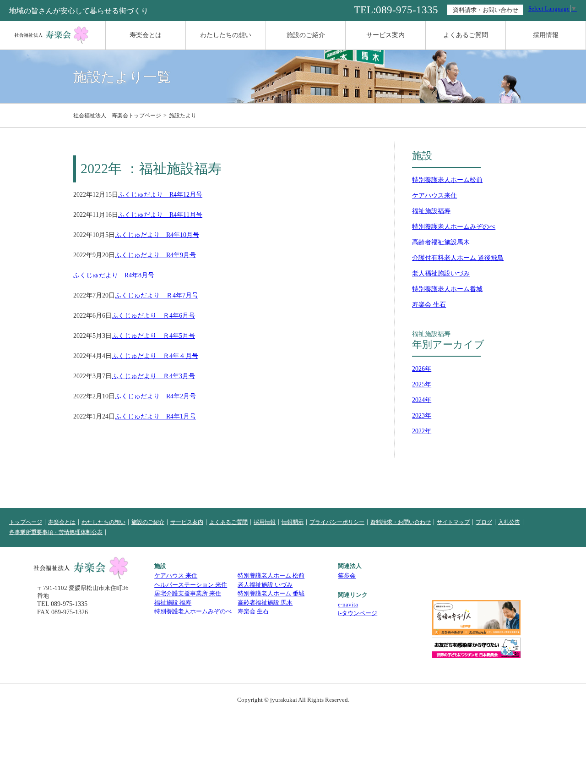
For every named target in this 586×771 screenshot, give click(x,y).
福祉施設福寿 (431, 211)
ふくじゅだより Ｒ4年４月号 (155, 356)
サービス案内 (385, 35)
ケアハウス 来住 (175, 575)
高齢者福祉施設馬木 (441, 242)
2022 (418, 431)
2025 (418, 384)
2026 (418, 368)
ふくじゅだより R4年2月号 (155, 396)
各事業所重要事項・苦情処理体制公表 (56, 532)
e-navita (348, 604)
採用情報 (546, 35)
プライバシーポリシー (336, 522)
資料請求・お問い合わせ (485, 9)
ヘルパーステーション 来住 (190, 584)
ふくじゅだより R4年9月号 (155, 255)
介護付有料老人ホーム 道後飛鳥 (458, 257)
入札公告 (509, 522)
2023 (418, 415)
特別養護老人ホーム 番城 (271, 593)
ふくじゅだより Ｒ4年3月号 (153, 376)
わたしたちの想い (225, 35)
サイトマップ (453, 522)
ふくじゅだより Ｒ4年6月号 (153, 316)
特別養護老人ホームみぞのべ (453, 226)
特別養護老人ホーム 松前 (271, 575)
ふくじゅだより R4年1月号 (155, 416)
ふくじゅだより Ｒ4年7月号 (156, 295)
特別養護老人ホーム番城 (447, 289)
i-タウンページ (357, 613)
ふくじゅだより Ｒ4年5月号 (153, 336)
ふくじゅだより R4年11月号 (160, 215)
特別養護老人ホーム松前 (447, 179)
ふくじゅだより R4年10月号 (157, 235)
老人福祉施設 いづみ (265, 584)
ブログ (484, 522)
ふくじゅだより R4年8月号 (113, 275)
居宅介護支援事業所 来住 (187, 593)
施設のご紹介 (306, 35)
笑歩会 (347, 575)
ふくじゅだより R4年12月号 (160, 195)
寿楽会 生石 (429, 304)
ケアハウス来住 (434, 195)
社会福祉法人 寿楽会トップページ (117, 115)
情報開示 (293, 522)
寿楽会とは (146, 35)
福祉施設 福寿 (172, 602)
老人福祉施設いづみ (441, 273)
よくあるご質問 (465, 35)
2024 (418, 400)
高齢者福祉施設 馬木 (265, 602)
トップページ (25, 522)
